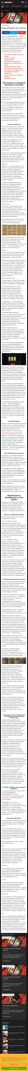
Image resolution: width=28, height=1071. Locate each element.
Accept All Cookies (14, 1068)
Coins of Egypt (8, 105)
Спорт (7, 6)
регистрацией (10, 807)
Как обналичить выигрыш (12, 61)
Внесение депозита (10, 78)
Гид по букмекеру (17, 6)
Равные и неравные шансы (12, 66)
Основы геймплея (9, 58)
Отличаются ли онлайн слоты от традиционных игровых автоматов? (14, 71)
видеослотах (16, 329)
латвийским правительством (10, 745)
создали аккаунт (16, 828)
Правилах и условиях (13, 449)
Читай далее (6, 961)
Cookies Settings (14, 1064)
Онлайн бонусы (9, 60)
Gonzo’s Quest (17, 667)
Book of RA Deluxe (17, 109)
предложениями (6, 811)
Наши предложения (16, 432)
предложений (6, 771)
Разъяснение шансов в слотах (13, 68)
